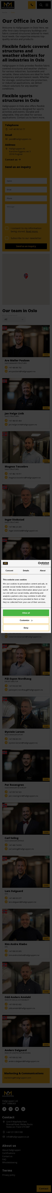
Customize (24, 620)
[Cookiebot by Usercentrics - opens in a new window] (38, 563)
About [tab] (42, 570)
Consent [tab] (9, 570)
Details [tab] (26, 570)
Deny (26, 628)
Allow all (26, 613)
